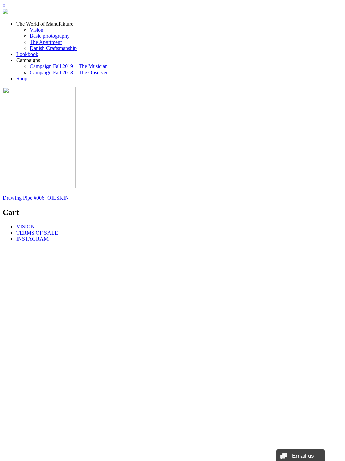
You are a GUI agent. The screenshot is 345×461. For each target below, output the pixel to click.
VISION (25, 226)
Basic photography (50, 36)
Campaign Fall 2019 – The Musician (69, 66)
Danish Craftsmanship (53, 48)
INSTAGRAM (32, 239)
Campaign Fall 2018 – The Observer (69, 72)
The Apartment (46, 42)
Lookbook (27, 54)
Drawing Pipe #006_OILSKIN (36, 198)
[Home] (5, 12)
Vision (36, 30)
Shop (21, 78)
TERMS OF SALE (37, 233)
